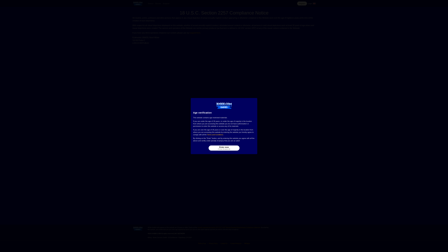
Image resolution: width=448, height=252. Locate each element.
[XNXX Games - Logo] (224, 105)
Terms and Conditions (215, 135)
